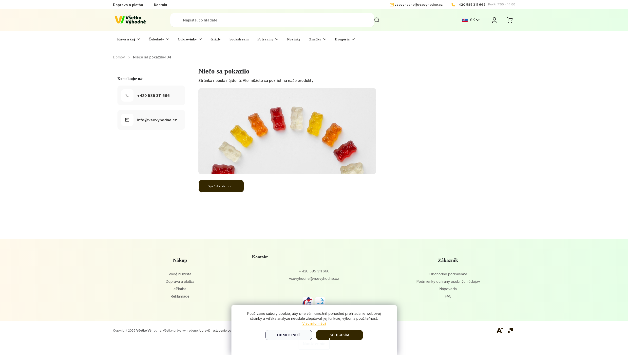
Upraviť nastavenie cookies (219, 330)
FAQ (448, 296)
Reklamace (180, 296)
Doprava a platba (128, 5)
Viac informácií (314, 323)
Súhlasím (339, 335)
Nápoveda (448, 288)
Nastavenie (314, 343)
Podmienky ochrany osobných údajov (448, 281)
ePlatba (179, 288)
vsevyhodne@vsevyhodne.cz (419, 4)
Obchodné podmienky (448, 274)
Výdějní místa (180, 274)
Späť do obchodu (221, 186)
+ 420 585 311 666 (471, 4)
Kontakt (160, 5)
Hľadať (376, 20)
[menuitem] (128, 39)
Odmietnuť (288, 335)
